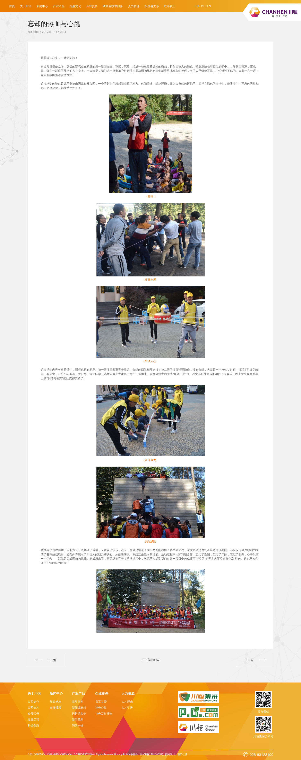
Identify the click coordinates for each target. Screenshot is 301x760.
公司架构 (33, 707)
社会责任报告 (103, 713)
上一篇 (52, 660)
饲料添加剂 (79, 713)
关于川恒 (25, 6)
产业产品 (58, 6)
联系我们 (169, 6)
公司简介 (33, 701)
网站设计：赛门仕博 (176, 754)
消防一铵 (77, 725)
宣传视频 (55, 707)
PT (203, 6)
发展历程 (33, 719)
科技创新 (33, 725)
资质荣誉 (33, 713)
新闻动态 (55, 701)
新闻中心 (42, 6)
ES (209, 6)
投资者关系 (152, 6)
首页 (12, 6)
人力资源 (133, 6)
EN (197, 6)
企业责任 (92, 6)
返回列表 (154, 659)
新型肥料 (77, 719)
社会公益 (101, 707)
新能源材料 (79, 707)
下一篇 (249, 660)
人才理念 (127, 701)
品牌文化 (75, 6)
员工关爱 (101, 701)
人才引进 (127, 707)
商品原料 (77, 701)
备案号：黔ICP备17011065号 (146, 754)
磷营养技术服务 (113, 6)
